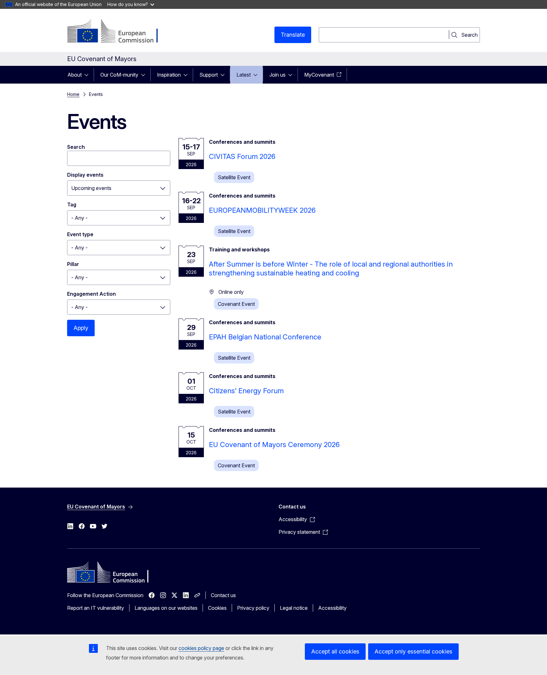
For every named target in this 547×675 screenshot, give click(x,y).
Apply (80, 328)
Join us (277, 75)
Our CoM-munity (119, 75)
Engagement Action (91, 294)
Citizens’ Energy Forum (246, 391)
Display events (85, 175)
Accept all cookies (335, 651)
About (74, 75)
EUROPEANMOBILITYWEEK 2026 (262, 210)
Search (76, 147)
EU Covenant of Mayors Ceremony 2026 (274, 444)
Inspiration (169, 75)
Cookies (217, 608)
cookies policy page (201, 648)
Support (208, 75)
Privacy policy (253, 608)
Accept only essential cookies (413, 651)
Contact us (223, 595)
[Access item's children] (88, 75)
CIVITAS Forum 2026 (242, 156)
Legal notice (294, 608)
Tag (71, 204)
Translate (293, 34)
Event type (80, 234)
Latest (243, 75)
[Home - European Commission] (118, 31)
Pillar (73, 264)
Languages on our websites (166, 608)
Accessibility (332, 608)
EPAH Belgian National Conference (265, 337)
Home (73, 94)
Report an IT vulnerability (95, 608)
